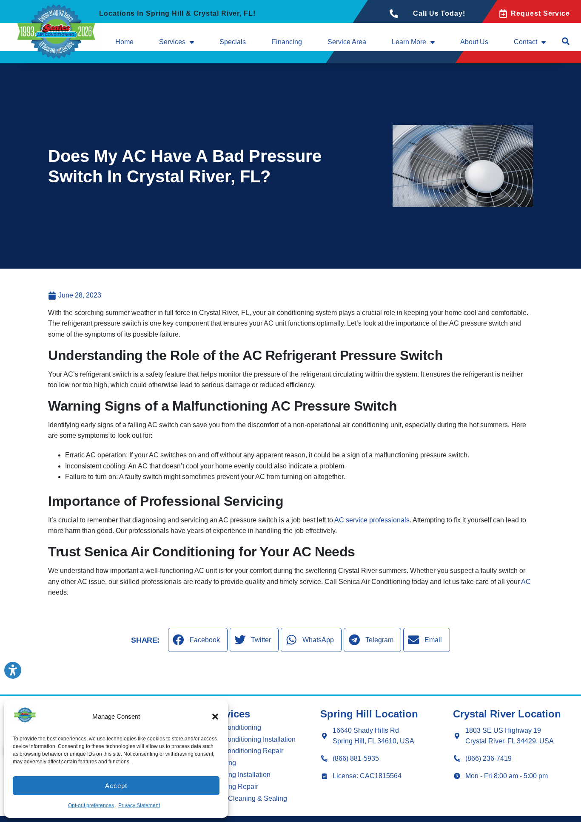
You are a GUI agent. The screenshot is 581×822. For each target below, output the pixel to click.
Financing (287, 41)
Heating (224, 762)
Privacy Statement (139, 805)
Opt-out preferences (91, 805)
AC (526, 581)
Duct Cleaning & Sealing (249, 798)
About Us (474, 41)
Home (124, 41)
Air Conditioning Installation (254, 739)
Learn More (409, 41)
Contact (525, 41)
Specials (232, 41)
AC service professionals (372, 520)
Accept (116, 785)
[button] (215, 716)
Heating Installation (241, 774)
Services (172, 41)
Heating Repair (235, 786)
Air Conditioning (236, 727)
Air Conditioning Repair (247, 750)
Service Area (347, 41)
